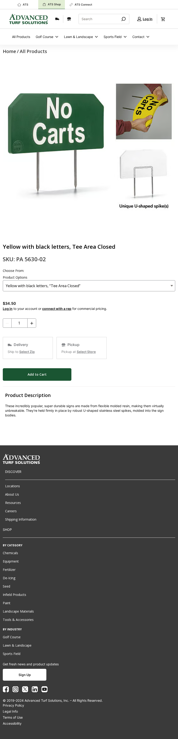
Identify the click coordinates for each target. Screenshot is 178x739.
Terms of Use (13, 717)
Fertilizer (9, 569)
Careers (11, 511)
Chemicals (10, 553)
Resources (13, 502)
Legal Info (10, 711)
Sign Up (25, 675)
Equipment (11, 561)
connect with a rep (56, 309)
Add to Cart (37, 374)
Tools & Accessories (18, 619)
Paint (6, 603)
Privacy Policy (13, 705)
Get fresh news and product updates (31, 664)
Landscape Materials (18, 611)
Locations (12, 486)
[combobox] (96, 19)
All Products (21, 37)
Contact (138, 37)
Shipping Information (20, 519)
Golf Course (44, 37)
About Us (12, 494)
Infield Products (14, 594)
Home (9, 51)
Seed (6, 586)
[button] (145, 18)
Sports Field (113, 37)
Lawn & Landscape (78, 37)
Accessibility (12, 723)
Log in (8, 309)
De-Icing (9, 578)
